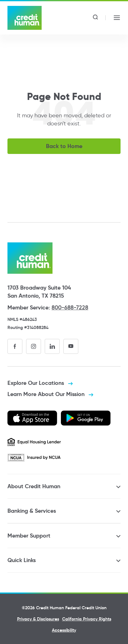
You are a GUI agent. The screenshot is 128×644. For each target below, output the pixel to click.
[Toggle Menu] (117, 17)
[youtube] (70, 346)
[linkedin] (52, 346)
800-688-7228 (70, 307)
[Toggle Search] (95, 17)
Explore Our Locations (36, 382)
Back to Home (64, 146)
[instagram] (33, 346)
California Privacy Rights (86, 619)
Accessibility (64, 630)
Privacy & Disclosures (38, 619)
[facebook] (14, 346)
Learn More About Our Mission (46, 394)
